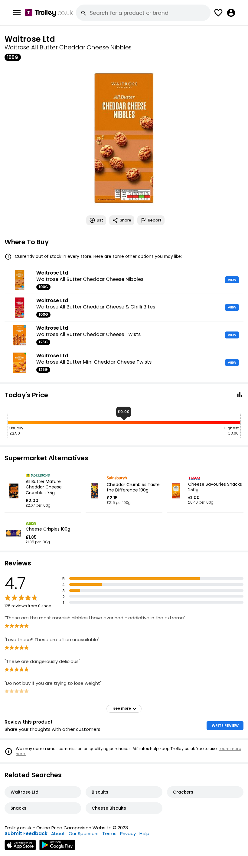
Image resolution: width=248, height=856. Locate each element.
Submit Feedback (26, 833)
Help (144, 833)
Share (125, 220)
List (100, 220)
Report (155, 220)
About (58, 833)
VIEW (232, 279)
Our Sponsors (84, 833)
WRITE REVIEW (225, 725)
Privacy (128, 833)
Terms (109, 833)
